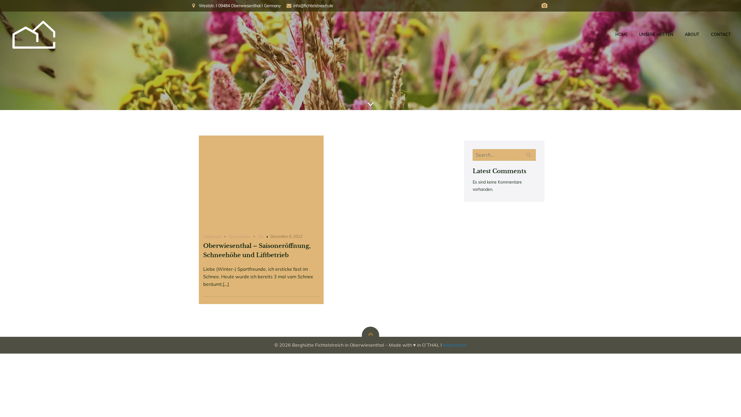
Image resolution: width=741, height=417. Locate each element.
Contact (721, 34)
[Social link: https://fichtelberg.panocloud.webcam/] (544, 5)
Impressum (455, 345)
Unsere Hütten (656, 34)
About (692, 34)
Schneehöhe (239, 236)
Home (621, 34)
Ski (260, 236)
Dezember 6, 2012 (286, 236)
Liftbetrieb (212, 236)
